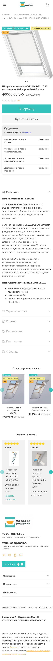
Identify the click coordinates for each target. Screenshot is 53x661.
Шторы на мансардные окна (28, 14)
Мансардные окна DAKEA (13, 607)
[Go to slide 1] (25, 81)
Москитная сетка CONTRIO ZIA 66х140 (13, 410)
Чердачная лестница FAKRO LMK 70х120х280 (12, 474)
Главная (6, 14)
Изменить (26, 132)
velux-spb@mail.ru (15, 543)
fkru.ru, (13, 647)
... (4, 17)
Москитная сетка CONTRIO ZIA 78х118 (40, 409)
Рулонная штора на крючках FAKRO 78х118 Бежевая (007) (39, 478)
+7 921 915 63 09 (13, 534)
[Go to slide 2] (27, 81)
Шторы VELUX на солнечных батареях (29, 17)
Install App (11, 564)
